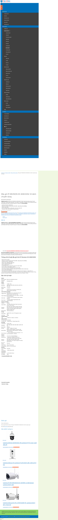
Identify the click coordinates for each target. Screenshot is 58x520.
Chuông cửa (7, 81)
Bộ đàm (7, 94)
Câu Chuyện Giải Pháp (7, 141)
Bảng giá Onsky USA (9, 71)
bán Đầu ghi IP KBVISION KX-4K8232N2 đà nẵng (26, 212)
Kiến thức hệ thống (8, 130)
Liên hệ (28, 516)
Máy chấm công (8, 88)
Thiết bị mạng (8, 96)
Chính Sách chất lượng (7, 145)
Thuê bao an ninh (6, 122)
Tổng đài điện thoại (8, 98)
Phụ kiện (7, 54)
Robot (5, 109)
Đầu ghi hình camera (14, 172)
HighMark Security (11, 516)
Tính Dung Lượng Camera (7, 124)
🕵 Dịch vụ (4, 111)
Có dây (7, 60)
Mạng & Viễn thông (7, 92)
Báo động (5, 15)
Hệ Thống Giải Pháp (7, 143)
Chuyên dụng (8, 45)
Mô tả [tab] (4, 216)
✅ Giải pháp (5, 11)
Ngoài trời (7, 43)
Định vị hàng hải (8, 107)
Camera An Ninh (6, 30)
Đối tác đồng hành (6, 147)
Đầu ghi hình (7, 47)
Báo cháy (7, 62)
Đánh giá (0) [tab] (5, 217)
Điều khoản (20, 516)
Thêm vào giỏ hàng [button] (16, 447)
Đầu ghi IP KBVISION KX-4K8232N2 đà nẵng (14, 214)
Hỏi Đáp (5, 154)
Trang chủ (2, 172)
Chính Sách (25, 516)
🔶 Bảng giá (6, 28)
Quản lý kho (7, 90)
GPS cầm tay (8, 105)
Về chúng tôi (6, 139)
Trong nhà (7, 41)
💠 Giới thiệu (5, 137)
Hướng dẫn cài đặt (8, 128)
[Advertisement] (29, 165)
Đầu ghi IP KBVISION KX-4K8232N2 (21, 213)
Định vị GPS (5, 22)
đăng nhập (6, 426)
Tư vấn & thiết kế (6, 113)
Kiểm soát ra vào (6, 79)
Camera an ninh (6, 13)
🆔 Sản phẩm (5, 26)
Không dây (7, 39)
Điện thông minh (8, 77)
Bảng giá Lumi (8, 73)
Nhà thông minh (6, 24)
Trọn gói (7, 75)
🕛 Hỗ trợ (5, 126)
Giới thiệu (16, 516)
